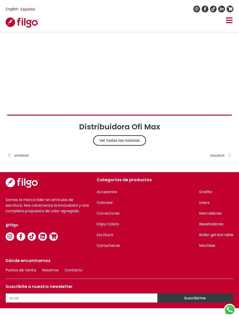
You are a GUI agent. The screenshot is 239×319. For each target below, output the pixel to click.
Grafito (205, 192)
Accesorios (107, 192)
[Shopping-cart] (230, 9)
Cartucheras (108, 245)
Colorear (105, 202)
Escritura (105, 234)
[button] (229, 20)
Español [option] (28, 9)
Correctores (108, 213)
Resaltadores (211, 224)
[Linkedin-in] (221, 9)
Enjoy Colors (108, 224)
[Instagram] (196, 9)
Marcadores (210, 213)
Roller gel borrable (216, 234)
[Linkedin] (42, 236)
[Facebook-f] (205, 9)
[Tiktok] (213, 9)
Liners (204, 202)
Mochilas (207, 245)
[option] (27, 9)
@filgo (12, 225)
